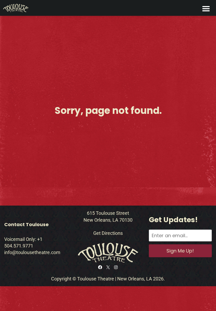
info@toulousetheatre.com (32, 252)
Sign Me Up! (180, 250)
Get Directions (108, 233)
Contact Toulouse (26, 224)
